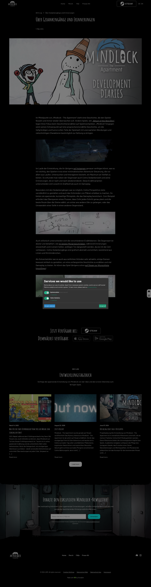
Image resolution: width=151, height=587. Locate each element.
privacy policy (92, 287)
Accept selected (50, 306)
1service (53, 295)
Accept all (103, 306)
